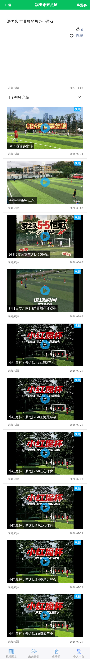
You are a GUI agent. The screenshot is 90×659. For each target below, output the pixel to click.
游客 (83, 5)
